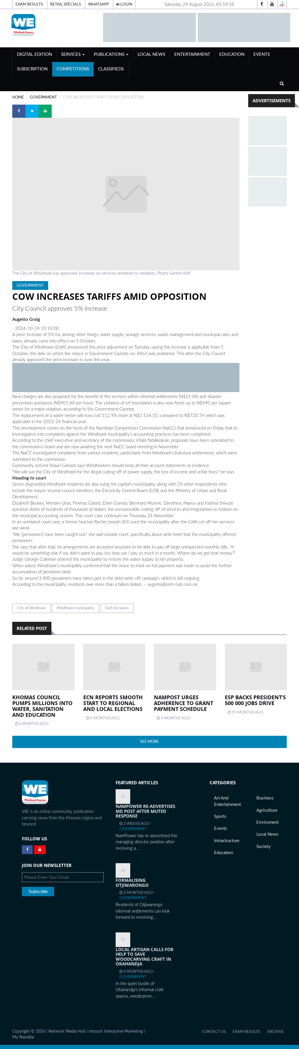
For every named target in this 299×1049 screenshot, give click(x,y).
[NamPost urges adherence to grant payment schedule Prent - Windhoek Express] (185, 667)
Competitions (73, 69)
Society (263, 846)
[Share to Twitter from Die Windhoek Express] (32, 111)
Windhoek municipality (75, 608)
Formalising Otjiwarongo (132, 882)
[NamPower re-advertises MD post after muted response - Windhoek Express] (123, 796)
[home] (55, 24)
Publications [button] (110, 54)
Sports (220, 816)
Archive (275, 1032)
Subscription (32, 69)
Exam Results (29, 4)
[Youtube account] (271, 4)
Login (125, 4)
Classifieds (111, 69)
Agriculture (266, 810)
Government (43, 97)
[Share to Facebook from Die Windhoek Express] (18, 111)
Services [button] (71, 54)
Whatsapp (98, 4)
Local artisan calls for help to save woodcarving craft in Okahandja (144, 956)
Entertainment (192, 54)
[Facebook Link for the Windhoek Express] (27, 849)
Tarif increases (117, 608)
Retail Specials (65, 4)
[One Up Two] (282, 4)
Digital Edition (34, 54)
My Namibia (23, 1037)
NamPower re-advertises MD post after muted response (145, 811)
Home (18, 97)
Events (261, 54)
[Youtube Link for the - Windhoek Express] (40, 849)
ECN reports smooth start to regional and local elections (113, 703)
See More (149, 741)
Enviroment (267, 822)
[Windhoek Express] (35, 792)
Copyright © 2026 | (30, 1031)
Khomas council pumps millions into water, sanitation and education (42, 706)
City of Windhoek (31, 608)
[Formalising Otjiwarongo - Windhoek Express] (123, 870)
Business (265, 798)
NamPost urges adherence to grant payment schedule (183, 703)
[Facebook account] (261, 4)
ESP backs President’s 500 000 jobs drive (255, 700)
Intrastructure (226, 841)
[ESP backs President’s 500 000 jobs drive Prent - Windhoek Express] (256, 667)
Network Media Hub (67, 1031)
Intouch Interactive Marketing (116, 1031)
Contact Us (214, 1032)
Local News (151, 54)
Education (231, 54)
